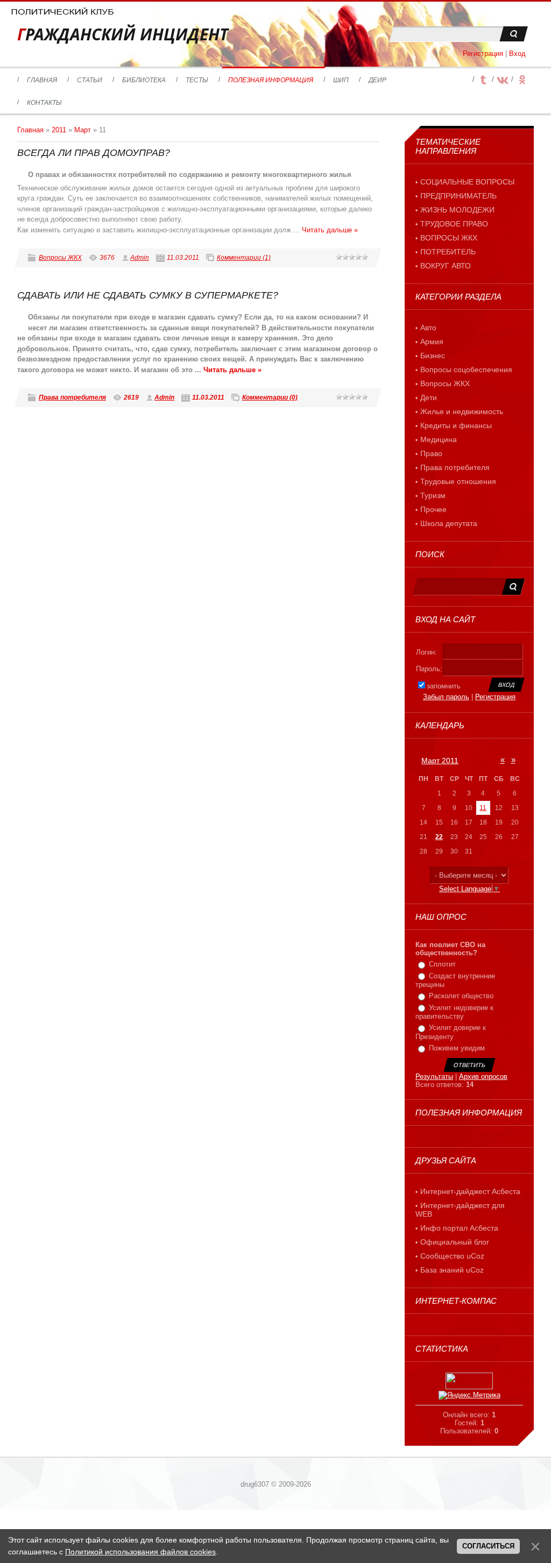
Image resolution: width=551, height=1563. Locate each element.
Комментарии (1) (244, 257)
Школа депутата (448, 523)
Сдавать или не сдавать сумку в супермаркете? (147, 295)
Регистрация (483, 53)
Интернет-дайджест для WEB (460, 1209)
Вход (517, 53)
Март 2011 (439, 760)
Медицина (438, 439)
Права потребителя (72, 397)
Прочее (433, 509)
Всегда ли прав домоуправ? (93, 152)
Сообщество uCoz (452, 1256)
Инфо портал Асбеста (459, 1228)
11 (482, 808)
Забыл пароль (446, 697)
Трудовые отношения (458, 481)
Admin (139, 257)
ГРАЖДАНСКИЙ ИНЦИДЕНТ (122, 34)
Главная (30, 130)
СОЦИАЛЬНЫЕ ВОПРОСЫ (467, 181)
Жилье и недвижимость (461, 411)
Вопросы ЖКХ (60, 257)
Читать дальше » (330, 230)
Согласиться (488, 1546)
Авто (428, 327)
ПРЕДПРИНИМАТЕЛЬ (458, 195)
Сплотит (442, 964)
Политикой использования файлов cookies (140, 1551)
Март (82, 130)
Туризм (433, 495)
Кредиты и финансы (456, 425)
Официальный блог (454, 1242)
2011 (59, 130)
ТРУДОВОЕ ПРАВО (454, 223)
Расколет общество (461, 996)
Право (431, 453)
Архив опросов (483, 1076)
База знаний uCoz (452, 1270)
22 (439, 837)
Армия (431, 341)
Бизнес (432, 355)
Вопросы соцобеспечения (466, 369)
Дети (428, 397)
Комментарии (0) (270, 397)
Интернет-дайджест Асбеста (470, 1191)
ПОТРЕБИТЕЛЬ (448, 251)
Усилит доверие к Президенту (450, 1032)
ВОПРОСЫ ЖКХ (448, 237)
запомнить (444, 686)
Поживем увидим (457, 1048)
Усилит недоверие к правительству (454, 1012)
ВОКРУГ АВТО (445, 265)
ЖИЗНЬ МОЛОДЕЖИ (457, 209)
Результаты (434, 1076)
